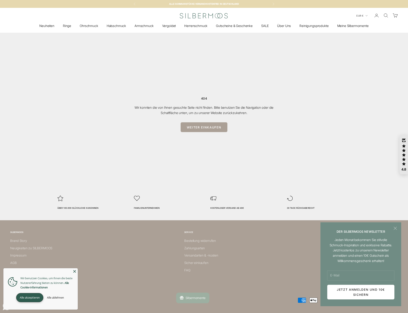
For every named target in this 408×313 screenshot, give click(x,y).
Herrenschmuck (195, 26)
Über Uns (284, 26)
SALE (265, 26)
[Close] (74, 271)
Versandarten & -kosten (201, 255)
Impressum (18, 255)
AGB (13, 263)
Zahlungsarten (194, 248)
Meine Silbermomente (353, 26)
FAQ (187, 270)
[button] (404, 154)
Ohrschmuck (89, 26)
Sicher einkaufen (196, 263)
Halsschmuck (116, 26)
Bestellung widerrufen (200, 241)
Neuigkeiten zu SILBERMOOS (31, 248)
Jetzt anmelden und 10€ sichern (361, 292)
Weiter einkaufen (204, 127)
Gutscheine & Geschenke (234, 26)
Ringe (67, 26)
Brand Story (18, 241)
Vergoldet (169, 26)
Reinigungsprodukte (314, 26)
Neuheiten (46, 26)
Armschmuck (144, 26)
